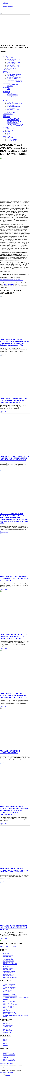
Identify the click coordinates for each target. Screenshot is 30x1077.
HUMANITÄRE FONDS (14, 77)
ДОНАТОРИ (7, 1026)
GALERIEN (6, 87)
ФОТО (5, 1039)
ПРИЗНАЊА (7, 956)
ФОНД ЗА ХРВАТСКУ (10, 987)
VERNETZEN (11, 63)
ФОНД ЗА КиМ (7, 985)
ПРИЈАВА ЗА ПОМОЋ (10, 964)
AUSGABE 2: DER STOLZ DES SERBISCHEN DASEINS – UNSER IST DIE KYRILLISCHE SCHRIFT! (14, 870)
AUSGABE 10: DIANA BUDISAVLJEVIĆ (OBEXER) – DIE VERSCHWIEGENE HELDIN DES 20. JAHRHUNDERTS (14, 458)
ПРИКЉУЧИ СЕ (8, 962)
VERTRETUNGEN (12, 95)
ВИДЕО (5, 1040)
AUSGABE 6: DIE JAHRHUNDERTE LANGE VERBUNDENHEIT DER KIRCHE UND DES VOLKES (13, 636)
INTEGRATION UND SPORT (15, 80)
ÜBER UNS (10, 57)
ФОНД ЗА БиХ (7, 990)
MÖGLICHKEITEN (12, 84)
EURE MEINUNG (12, 96)
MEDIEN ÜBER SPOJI (13, 62)
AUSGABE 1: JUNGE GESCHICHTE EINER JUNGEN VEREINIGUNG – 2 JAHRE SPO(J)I (13, 927)
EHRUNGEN (10, 60)
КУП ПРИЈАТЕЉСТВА (10, 996)
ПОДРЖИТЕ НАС (8, 961)
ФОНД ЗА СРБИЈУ (8, 988)
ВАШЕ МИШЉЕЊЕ (9, 1055)
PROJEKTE (6, 72)
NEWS (5, 71)
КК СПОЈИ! (6, 993)
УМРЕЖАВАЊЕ (8, 959)
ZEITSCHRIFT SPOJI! (13, 75)
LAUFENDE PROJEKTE (14, 74)
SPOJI (5, 56)
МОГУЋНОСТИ (8, 1025)
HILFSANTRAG (11, 68)
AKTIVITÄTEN (7, 69)
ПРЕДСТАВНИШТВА (9, 1053)
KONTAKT (6, 92)
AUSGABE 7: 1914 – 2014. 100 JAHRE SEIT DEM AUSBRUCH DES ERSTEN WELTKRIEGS (14, 578)
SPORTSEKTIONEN (12, 78)
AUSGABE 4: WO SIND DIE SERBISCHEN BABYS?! (10, 752)
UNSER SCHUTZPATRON (14, 59)
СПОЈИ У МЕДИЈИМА (10, 958)
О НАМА (6, 953)
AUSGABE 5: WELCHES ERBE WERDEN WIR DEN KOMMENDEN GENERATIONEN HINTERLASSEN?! (14, 695)
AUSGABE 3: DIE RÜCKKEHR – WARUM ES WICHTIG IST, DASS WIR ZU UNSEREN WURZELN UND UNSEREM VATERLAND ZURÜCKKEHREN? (14, 810)
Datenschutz (10, 1063)
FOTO (8, 89)
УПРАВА (6, 1052)
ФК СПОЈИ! (6, 991)
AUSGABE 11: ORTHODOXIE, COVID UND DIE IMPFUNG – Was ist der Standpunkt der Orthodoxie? (14, 400)
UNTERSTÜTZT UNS (13, 65)
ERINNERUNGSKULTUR (14, 81)
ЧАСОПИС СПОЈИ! (9, 984)
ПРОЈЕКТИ (6, 1023)
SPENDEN (6, 83)
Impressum (3, 1063)
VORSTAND (10, 93)
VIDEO (9, 90)
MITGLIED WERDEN (13, 66)
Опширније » (4, 354)
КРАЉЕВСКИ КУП (9, 994)
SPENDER (10, 86)
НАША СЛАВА (8, 955)
